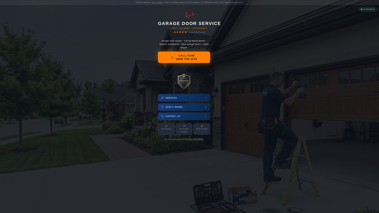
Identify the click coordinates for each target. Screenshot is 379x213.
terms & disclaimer (195, 139)
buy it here (157, 2)
